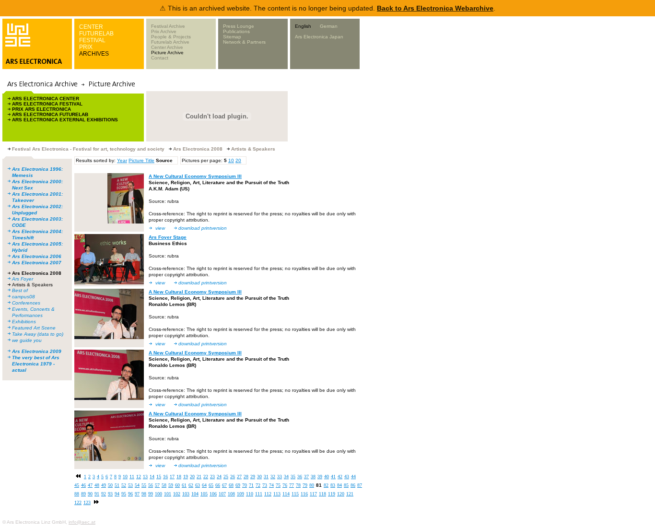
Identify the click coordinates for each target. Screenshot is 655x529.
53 (130, 485)
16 (165, 476)
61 (184, 485)
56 (150, 485)
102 (176, 493)
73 (264, 485)
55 (143, 485)
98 (143, 493)
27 (239, 476)
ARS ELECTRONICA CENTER (45, 98)
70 (244, 485)
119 (331, 493)
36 (299, 476)
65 (211, 485)
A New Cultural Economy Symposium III (195, 176)
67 (224, 485)
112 (267, 493)
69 (237, 485)
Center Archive (167, 47)
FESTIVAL (92, 40)
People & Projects (171, 36)
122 (78, 502)
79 (305, 485)
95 (123, 493)
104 (195, 493)
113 (277, 493)
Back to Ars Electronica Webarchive (435, 8)
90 (90, 493)
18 (178, 476)
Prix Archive (163, 31)
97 (137, 493)
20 (238, 160)
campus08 (23, 296)
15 (158, 476)
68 (231, 485)
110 (249, 493)
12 (138, 476)
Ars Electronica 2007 (36, 262)
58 (164, 485)
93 (110, 493)
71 (251, 485)
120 (340, 493)
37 (306, 476)
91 (96, 493)
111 (258, 493)
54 (137, 485)
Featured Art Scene (34, 327)
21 (199, 476)
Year (122, 160)
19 (185, 476)
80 (311, 485)
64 (204, 485)
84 (339, 485)
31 (266, 476)
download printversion (202, 228)
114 (286, 493)
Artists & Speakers (32, 284)
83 (332, 485)
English (303, 26)
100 (158, 493)
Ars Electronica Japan (319, 36)
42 (340, 476)
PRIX (86, 47)
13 (145, 476)
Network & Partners (244, 42)
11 (131, 476)
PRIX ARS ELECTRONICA (41, 109)
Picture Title (141, 160)
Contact (159, 57)
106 (213, 493)
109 (240, 493)
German (329, 26)
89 (83, 493)
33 (279, 476)
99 (150, 493)
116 (304, 493)
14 (152, 476)
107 (222, 493)
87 (359, 485)
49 (103, 485)
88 (76, 493)
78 (298, 485)
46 (83, 485)
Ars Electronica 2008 (36, 273)
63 (197, 485)
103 (185, 493)
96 (130, 493)
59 (170, 485)
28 (246, 476)
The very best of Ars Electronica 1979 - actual (35, 364)
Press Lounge (238, 26)
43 (346, 476)
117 (313, 493)
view (160, 228)
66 (217, 485)
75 (278, 485)
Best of (20, 290)
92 (103, 493)
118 (322, 493)
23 (212, 476)
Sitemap (232, 36)
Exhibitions (24, 321)
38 (313, 476)
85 (346, 485)
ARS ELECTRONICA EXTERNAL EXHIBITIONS (65, 119)
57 (157, 485)
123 (87, 502)
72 (258, 485)
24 (219, 476)
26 (232, 476)
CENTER (91, 27)
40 (326, 476)
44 (353, 476)
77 (291, 485)
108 (231, 493)
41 (333, 476)
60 (177, 485)
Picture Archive (167, 52)
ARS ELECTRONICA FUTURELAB (50, 114)
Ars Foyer (22, 279)
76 (284, 485)
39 (319, 476)
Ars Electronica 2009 (36, 351)
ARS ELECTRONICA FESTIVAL (47, 103)
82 (326, 485)
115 (295, 493)
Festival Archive (168, 26)
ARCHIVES (94, 53)
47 (90, 485)
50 (110, 485)
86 (353, 485)
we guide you (27, 340)
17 (172, 476)
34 (286, 476)
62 (190, 485)
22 (205, 476)
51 (117, 485)
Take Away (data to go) (37, 334)
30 (259, 476)
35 (293, 476)
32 (272, 476)
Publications (236, 31)
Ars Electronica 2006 (36, 256)
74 (271, 485)
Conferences (26, 303)
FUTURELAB (96, 33)
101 (167, 493)
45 (76, 485)
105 (204, 493)
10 (231, 160)
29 (252, 476)
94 (117, 493)
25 (225, 476)
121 (349, 493)
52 (123, 485)
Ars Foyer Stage (168, 237)
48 (96, 485)
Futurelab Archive (170, 42)
